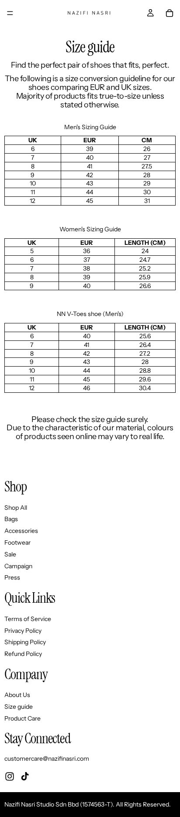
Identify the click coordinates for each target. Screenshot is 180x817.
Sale (10, 554)
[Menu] (10, 13)
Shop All (15, 507)
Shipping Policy (25, 642)
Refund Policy (23, 654)
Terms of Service (27, 619)
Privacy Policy (23, 631)
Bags (11, 519)
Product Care (22, 718)
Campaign (18, 566)
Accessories (21, 531)
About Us (17, 695)
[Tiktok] (25, 776)
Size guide (18, 707)
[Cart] (169, 13)
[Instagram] (9, 776)
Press (12, 578)
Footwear (17, 542)
